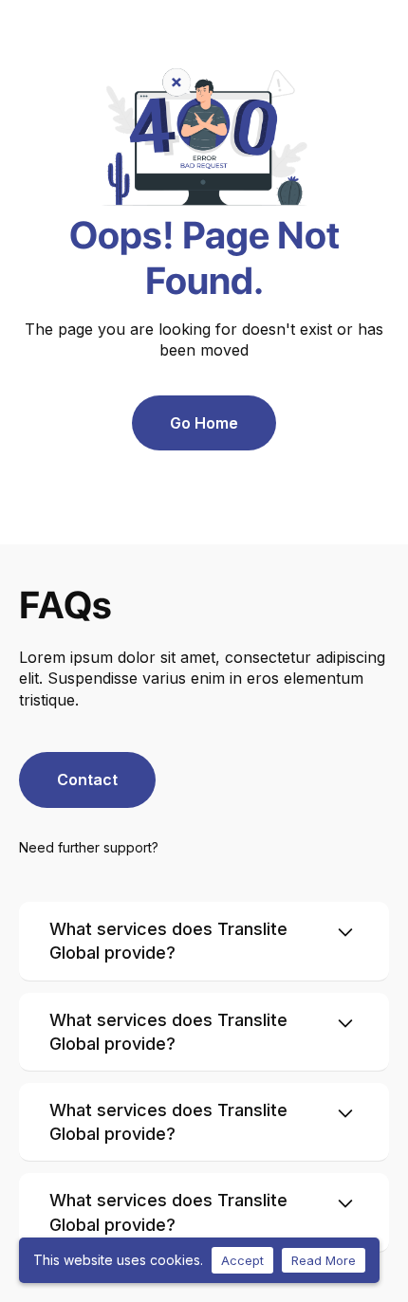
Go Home (204, 422)
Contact (87, 779)
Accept (242, 1260)
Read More (323, 1260)
